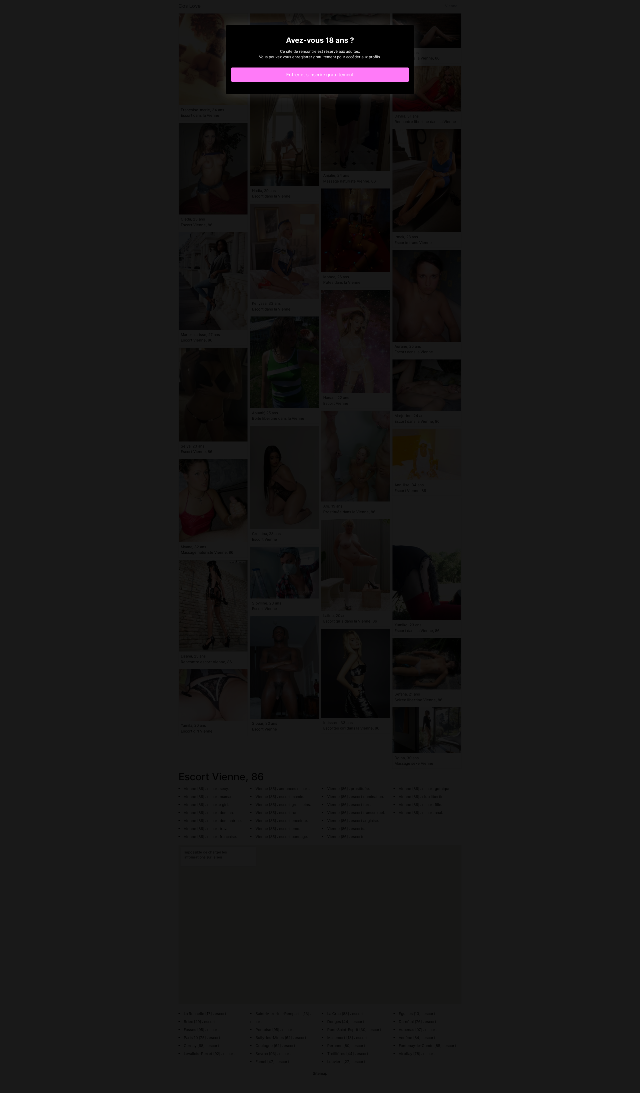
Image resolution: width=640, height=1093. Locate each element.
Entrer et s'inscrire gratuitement (320, 74)
